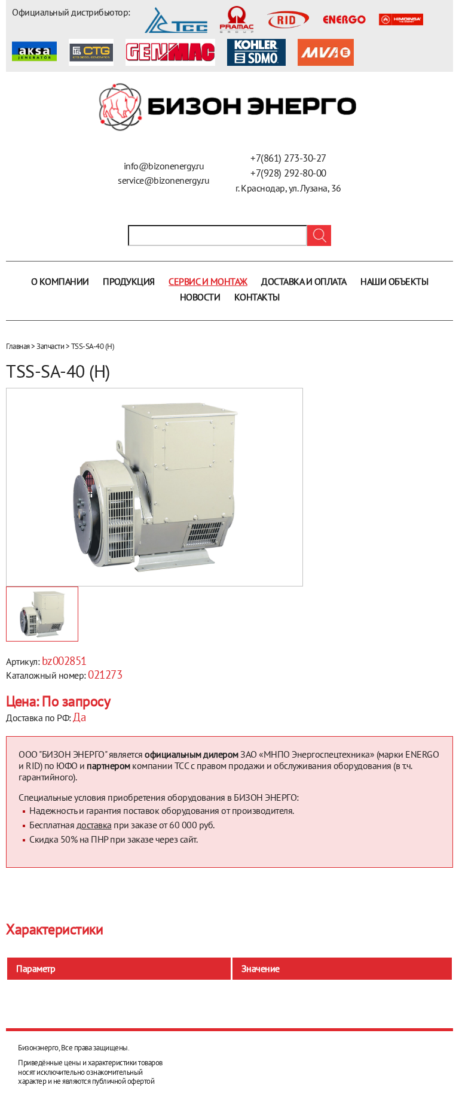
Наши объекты (394, 281)
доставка (94, 825)
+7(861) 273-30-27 (288, 158)
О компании (60, 281)
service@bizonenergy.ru (163, 180)
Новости (200, 297)
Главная (18, 346)
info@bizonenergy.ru (164, 166)
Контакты (257, 297)
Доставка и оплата (304, 281)
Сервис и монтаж (208, 281)
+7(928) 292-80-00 (288, 173)
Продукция (129, 281)
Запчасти (50, 346)
